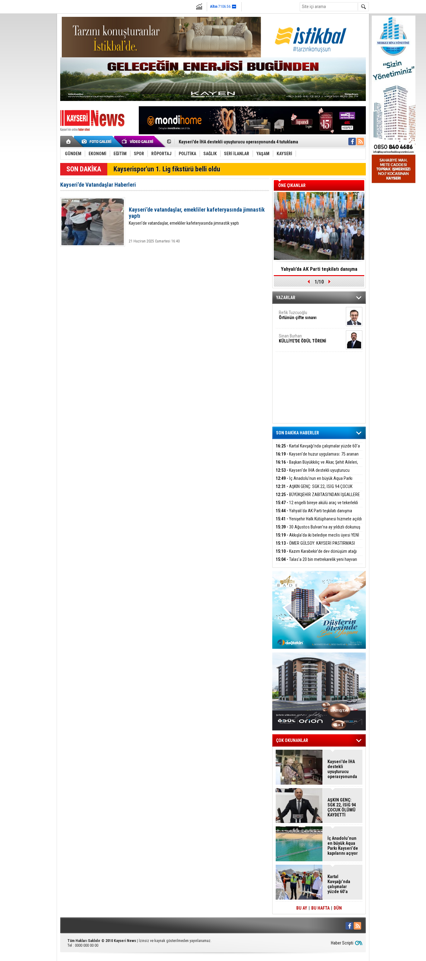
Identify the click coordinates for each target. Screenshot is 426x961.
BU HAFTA (320, 908)
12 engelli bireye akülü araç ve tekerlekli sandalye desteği (317, 506)
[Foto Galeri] (97, 141)
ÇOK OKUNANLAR (292, 740)
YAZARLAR (285, 297)
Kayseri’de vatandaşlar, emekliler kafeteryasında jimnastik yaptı (197, 216)
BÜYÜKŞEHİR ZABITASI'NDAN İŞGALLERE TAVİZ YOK (318, 498)
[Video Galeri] (138, 141)
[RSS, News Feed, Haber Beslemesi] (360, 141)
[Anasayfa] (68, 141)
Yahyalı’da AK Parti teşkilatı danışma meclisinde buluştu (314, 514)
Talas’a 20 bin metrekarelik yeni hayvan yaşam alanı (316, 563)
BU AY (301, 908)
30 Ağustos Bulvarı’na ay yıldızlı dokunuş (318, 526)
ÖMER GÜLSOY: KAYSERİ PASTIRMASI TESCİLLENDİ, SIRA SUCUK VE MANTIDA (315, 547)
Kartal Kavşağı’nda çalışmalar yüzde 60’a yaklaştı (318, 449)
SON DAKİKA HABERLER (297, 432)
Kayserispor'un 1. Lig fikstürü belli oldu (167, 169)
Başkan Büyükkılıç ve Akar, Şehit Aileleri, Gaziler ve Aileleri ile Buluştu (317, 466)
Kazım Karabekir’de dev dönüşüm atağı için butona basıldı (316, 555)
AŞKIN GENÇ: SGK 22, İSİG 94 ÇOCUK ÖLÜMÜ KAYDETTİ (314, 490)
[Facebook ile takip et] (352, 141)
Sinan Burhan (302, 338)
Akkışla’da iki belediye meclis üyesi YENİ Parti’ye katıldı (317, 539)
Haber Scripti (342, 942)
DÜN (338, 908)
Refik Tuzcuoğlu (298, 315)
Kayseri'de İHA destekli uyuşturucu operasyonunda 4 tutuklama (238, 141)
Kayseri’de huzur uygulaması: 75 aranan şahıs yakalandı (317, 458)
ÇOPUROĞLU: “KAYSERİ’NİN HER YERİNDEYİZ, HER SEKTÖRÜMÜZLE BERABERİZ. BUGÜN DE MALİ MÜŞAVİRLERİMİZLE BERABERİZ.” (319, 271)
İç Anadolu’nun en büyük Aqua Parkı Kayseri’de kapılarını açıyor (314, 482)
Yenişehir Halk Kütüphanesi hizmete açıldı (319, 518)
